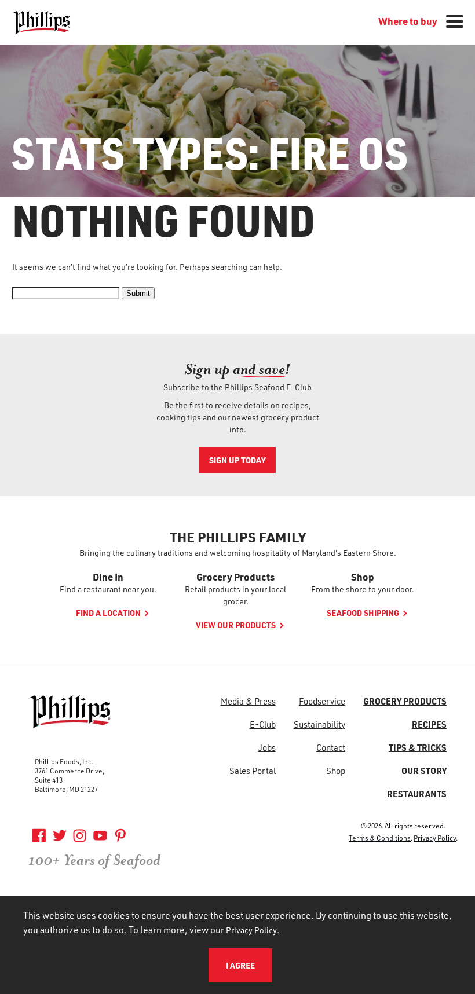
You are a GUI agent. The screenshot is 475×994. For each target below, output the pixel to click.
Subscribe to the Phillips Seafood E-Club (237, 387)
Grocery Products (235, 576)
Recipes (429, 724)
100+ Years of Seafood (94, 860)
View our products (236, 624)
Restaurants (417, 793)
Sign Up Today (237, 459)
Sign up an (237, 369)
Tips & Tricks (418, 747)
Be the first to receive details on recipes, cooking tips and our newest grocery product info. (237, 417)
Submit (138, 293)
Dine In (108, 576)
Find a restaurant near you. (108, 589)
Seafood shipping (363, 612)
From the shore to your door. (362, 589)
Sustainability (319, 724)
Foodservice (322, 701)
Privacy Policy (435, 837)
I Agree (240, 965)
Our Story (424, 770)
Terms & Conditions (380, 837)
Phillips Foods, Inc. (64, 761)
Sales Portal (252, 770)
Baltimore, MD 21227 (66, 789)
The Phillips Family (238, 537)
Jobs (267, 747)
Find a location (108, 612)
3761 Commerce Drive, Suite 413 (69, 775)
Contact (330, 747)
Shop (362, 576)
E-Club (263, 724)
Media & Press (248, 701)
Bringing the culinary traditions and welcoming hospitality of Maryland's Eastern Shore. (237, 552)
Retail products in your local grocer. (235, 595)
